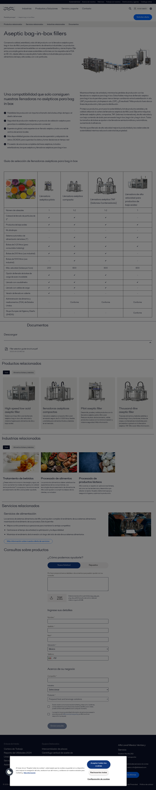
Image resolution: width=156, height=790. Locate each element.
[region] (68, 771)
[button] (9, 772)
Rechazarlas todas (98, 772)
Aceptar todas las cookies (99, 764)
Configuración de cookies (99, 779)
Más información (29, 773)
